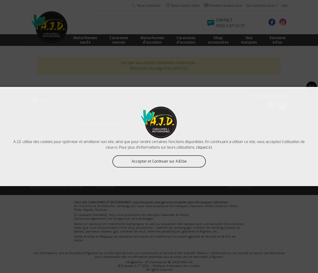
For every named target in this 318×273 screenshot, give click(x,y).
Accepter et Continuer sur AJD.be (159, 161)
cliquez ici (204, 147)
